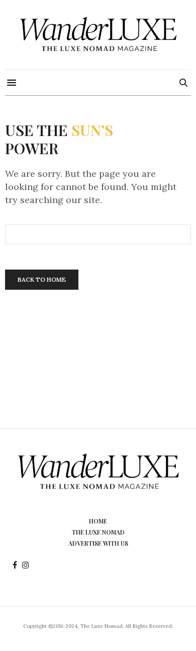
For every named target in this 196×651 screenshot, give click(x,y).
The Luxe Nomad (98, 532)
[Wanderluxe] (98, 35)
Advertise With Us (98, 543)
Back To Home (42, 279)
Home (98, 521)
